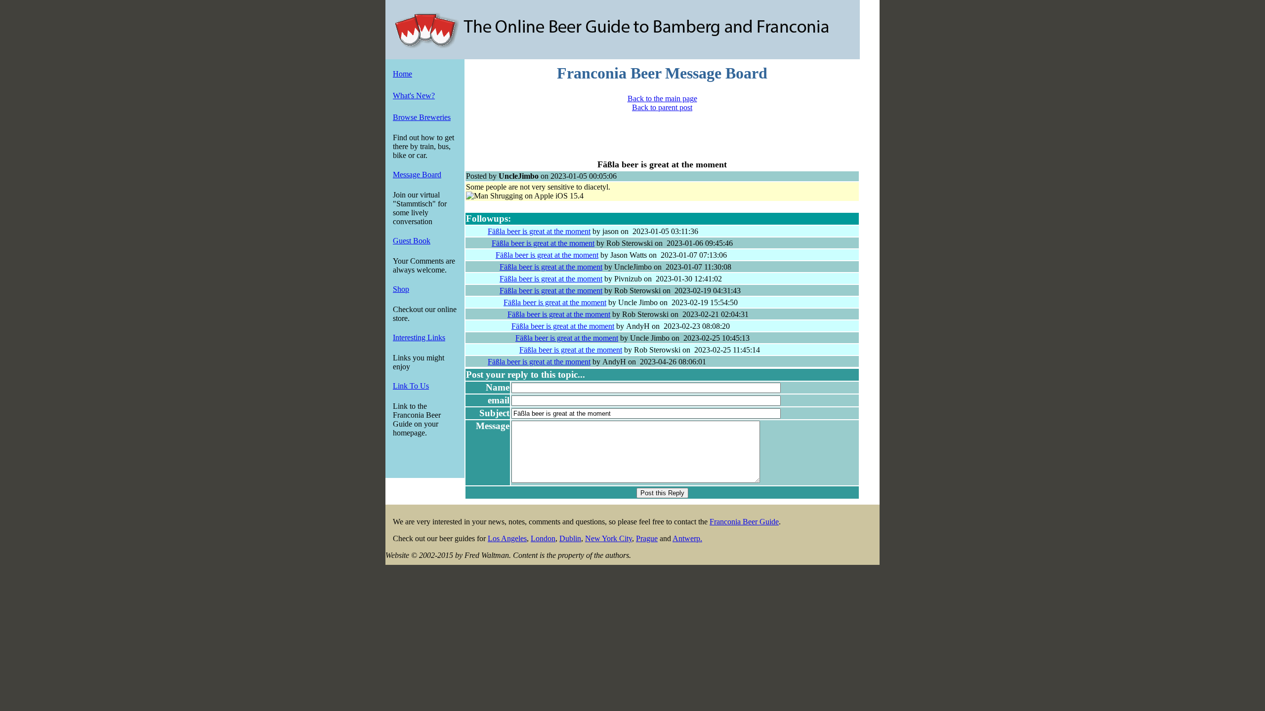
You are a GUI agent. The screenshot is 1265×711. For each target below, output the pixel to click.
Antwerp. (687, 538)
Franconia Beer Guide (744, 521)
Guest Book (411, 241)
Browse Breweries (422, 117)
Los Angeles (507, 538)
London (543, 538)
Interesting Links (419, 337)
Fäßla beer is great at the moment (539, 231)
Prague (647, 538)
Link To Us (411, 386)
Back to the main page (662, 98)
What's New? (414, 95)
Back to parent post (662, 107)
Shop (401, 289)
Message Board (417, 174)
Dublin (570, 538)
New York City (608, 538)
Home (402, 74)
